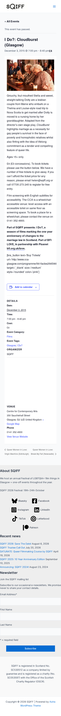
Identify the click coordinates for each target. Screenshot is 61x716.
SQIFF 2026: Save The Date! (15, 543)
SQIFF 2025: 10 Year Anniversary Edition (22, 559)
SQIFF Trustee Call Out (12, 547)
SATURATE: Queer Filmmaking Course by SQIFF (26, 551)
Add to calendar (24, 287)
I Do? (19, 345)
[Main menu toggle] (54, 6)
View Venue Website (17, 436)
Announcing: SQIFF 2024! (14, 567)
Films (9, 336)
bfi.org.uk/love (16, 248)
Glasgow (11, 345)
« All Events (12, 21)
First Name (6, 609)
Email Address (8, 594)
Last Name (6, 624)
